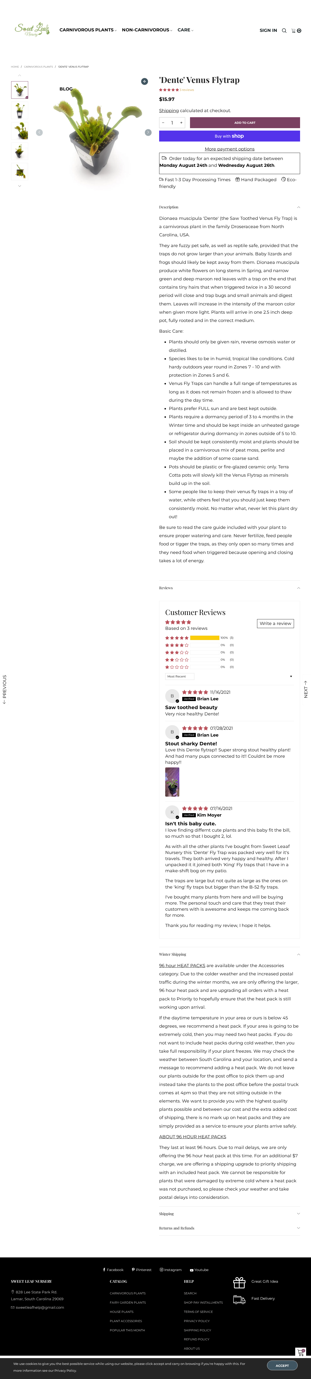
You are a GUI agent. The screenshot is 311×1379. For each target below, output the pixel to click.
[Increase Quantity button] (163, 122)
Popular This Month (127, 1330)
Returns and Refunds (176, 1228)
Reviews (166, 587)
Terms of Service (198, 1312)
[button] (39, 132)
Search (190, 1293)
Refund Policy (196, 1339)
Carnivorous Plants (86, 30)
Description (168, 207)
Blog (66, 89)
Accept (282, 1366)
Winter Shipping (172, 954)
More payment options (230, 149)
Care (184, 30)
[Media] (144, 81)
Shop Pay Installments (203, 1302)
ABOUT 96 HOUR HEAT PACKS (192, 1136)
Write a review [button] (275, 623)
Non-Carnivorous (145, 30)
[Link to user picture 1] (172, 782)
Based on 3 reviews (186, 628)
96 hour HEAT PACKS (182, 965)
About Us (192, 1348)
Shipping (169, 110)
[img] (195, 692)
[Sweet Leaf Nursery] (32, 29)
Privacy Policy (197, 1321)
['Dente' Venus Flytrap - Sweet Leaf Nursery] (94, 132)
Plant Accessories (126, 1321)
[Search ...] (284, 30)
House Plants (121, 1312)
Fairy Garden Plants (128, 1302)
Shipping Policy (197, 1330)
